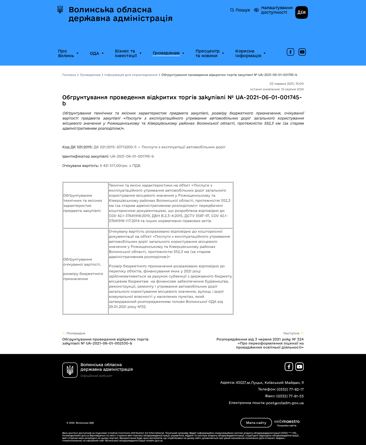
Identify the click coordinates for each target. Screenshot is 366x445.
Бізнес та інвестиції (126, 53)
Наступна (291, 333)
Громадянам (166, 53)
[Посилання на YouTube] (302, 52)
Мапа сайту (256, 422)
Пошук (243, 10)
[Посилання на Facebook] (290, 52)
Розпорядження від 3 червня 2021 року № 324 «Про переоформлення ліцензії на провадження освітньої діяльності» (260, 343)
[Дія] (301, 13)
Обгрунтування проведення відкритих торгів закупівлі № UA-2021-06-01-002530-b (105, 341)
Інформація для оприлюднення (131, 75)
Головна (69, 75)
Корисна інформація (248, 53)
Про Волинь (66, 53)
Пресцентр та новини (207, 53)
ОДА (94, 53)
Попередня (76, 333)
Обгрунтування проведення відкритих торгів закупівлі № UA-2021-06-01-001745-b (229, 75)
